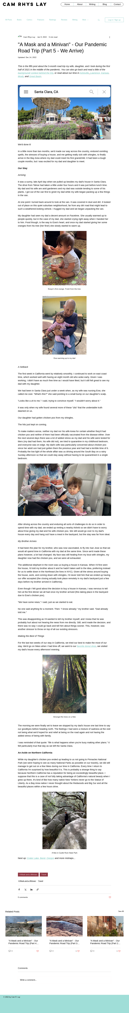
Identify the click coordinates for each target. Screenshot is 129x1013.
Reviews (64, 20)
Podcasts (40, 20)
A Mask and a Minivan (28, 875)
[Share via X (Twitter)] (25, 889)
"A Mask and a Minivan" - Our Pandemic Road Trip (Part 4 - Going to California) (23, 942)
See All (121, 911)
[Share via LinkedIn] (31, 889)
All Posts (8, 20)
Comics (29, 20)
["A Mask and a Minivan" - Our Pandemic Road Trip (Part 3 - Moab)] (64, 926)
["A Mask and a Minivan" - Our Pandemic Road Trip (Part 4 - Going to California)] (23, 926)
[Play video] (64, 490)
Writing (74, 20)
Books (19, 20)
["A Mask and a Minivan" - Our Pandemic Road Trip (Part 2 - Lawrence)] (105, 926)
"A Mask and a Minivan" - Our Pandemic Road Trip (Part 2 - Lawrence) (105, 942)
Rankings (52, 20)
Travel (43, 875)
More (84, 20)
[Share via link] (37, 889)
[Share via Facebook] (19, 889)
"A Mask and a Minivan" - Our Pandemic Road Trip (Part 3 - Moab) (64, 942)
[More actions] (109, 37)
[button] (99, 20)
